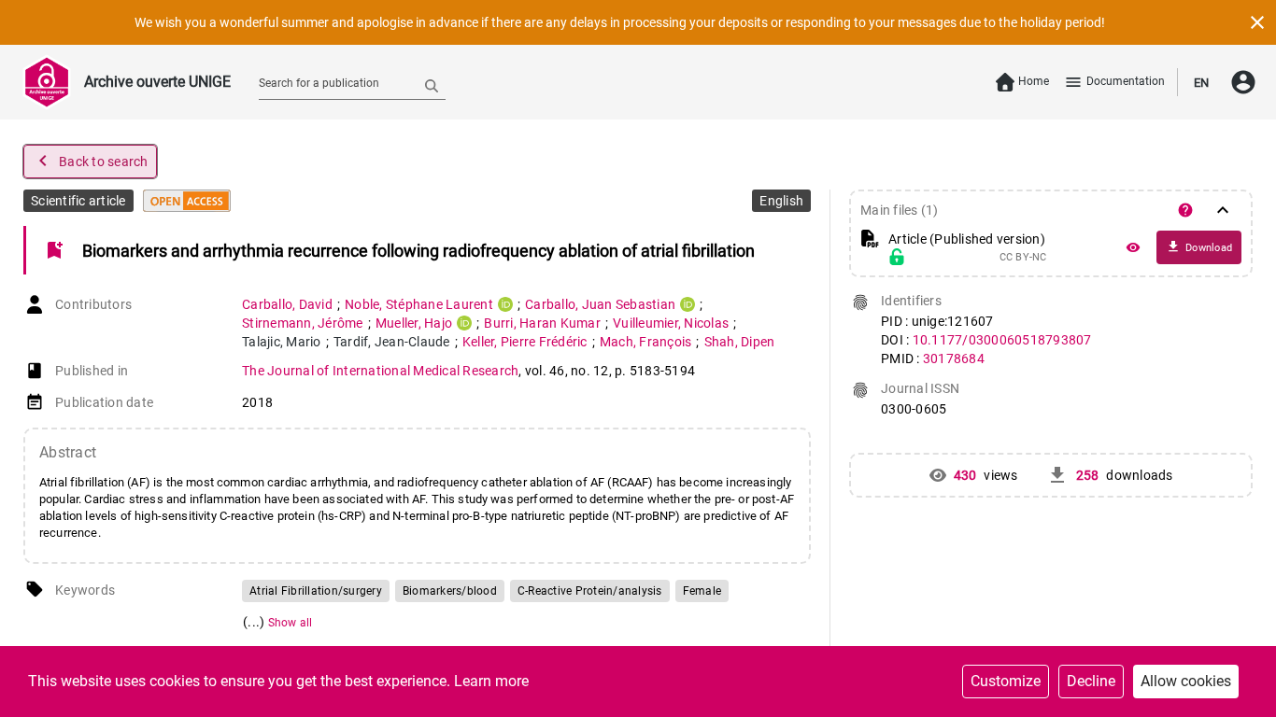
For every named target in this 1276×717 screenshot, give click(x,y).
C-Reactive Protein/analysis (589, 591)
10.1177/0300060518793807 (1002, 339)
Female (702, 591)
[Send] (432, 85)
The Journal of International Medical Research (380, 370)
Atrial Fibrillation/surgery (315, 591)
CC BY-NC (1023, 257)
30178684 (954, 358)
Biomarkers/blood (450, 591)
